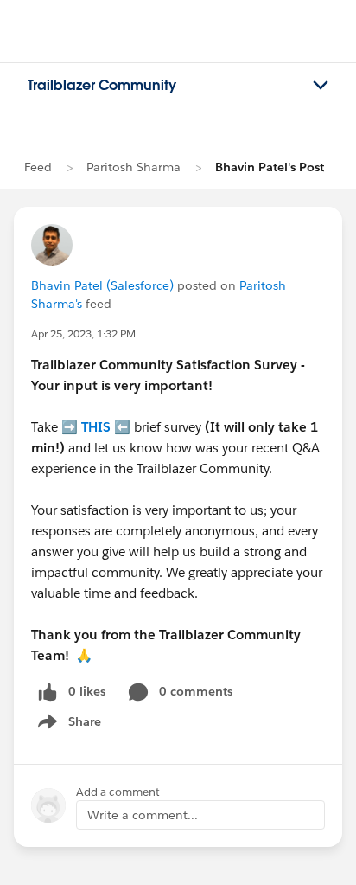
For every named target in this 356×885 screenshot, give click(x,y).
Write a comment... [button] (142, 815)
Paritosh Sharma (133, 167)
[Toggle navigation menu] (320, 86)
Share (67, 725)
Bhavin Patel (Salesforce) (102, 285)
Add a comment (118, 792)
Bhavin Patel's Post (269, 167)
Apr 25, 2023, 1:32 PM (83, 333)
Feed (38, 167)
